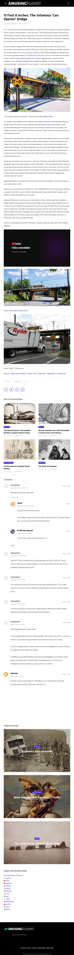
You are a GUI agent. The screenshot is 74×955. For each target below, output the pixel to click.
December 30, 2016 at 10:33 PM (25, 506)
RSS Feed (50, 948)
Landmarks (17, 381)
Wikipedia (51, 374)
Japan (8, 899)
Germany (9, 891)
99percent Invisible (18, 374)
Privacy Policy (25, 948)
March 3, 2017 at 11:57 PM (18, 624)
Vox (35, 374)
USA (27, 381)
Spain (8, 907)
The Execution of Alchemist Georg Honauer (17, 467)
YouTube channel (22, 61)
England (37, 746)
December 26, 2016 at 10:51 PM (19, 488)
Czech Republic (8, 462)
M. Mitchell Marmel (25, 530)
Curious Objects (37, 792)
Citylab (29, 374)
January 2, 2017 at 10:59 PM (18, 556)
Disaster (6, 427)
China (7, 881)
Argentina (42, 462)
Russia (8, 904)
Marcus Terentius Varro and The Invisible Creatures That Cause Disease (54, 431)
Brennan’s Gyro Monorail (37, 751)
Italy (7, 896)
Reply (64, 486)
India (7, 894)
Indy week (42, 374)
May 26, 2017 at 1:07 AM (17, 676)
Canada (37, 838)
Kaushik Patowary (10, 23)
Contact (34, 948)
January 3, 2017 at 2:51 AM (18, 580)
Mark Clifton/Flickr (21, 311)
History (41, 427)
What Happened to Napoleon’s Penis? (37, 797)
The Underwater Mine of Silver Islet (37, 843)
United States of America (14, 875)
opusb (19, 503)
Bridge (7, 381)
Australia (9, 883)
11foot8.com (30, 55)
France (8, 888)
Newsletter (41, 948)
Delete (68, 486)
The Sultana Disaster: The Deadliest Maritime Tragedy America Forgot (17, 431)
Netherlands (10, 901)
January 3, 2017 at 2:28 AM (24, 533)
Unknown (14, 673)
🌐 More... (7, 909)
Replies (15, 497)
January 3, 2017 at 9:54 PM (18, 604)
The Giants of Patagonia (48, 466)
